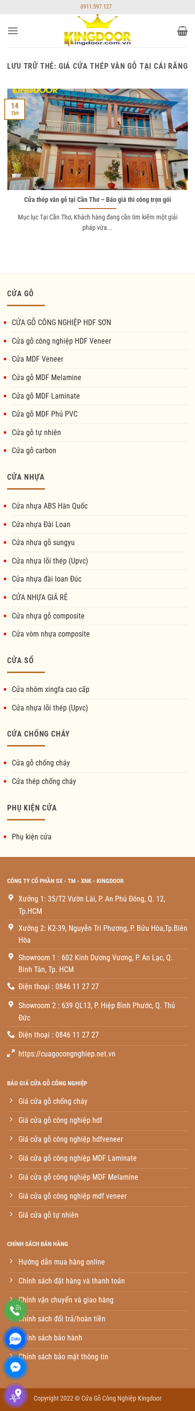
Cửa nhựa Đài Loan (41, 524)
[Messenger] (15, 1367)
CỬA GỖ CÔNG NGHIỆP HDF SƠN (61, 322)
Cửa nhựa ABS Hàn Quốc (50, 505)
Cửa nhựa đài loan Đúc (46, 578)
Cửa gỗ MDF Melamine (46, 377)
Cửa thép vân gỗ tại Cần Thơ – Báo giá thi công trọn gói (97, 199)
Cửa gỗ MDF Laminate (46, 396)
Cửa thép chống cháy (44, 781)
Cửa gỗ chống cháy (41, 762)
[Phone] (15, 1310)
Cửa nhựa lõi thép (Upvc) (50, 560)
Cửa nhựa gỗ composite (48, 615)
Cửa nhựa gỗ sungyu (43, 542)
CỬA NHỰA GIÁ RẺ (40, 597)
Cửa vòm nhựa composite (51, 633)
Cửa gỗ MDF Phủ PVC (45, 414)
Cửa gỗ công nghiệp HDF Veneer (61, 341)
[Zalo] (15, 1338)
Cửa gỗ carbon (34, 450)
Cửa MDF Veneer (37, 359)
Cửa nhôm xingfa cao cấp (50, 689)
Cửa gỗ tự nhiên (36, 432)
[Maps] (15, 1395)
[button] (12, 30)
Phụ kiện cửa (32, 836)
